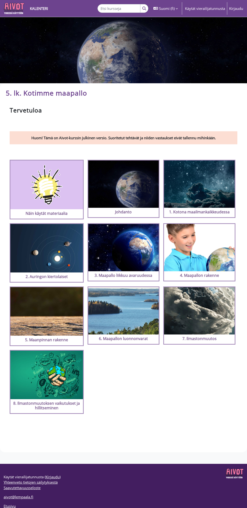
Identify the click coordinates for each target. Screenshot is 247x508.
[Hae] (144, 8)
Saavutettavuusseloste (22, 487)
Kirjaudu (236, 8)
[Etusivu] (14, 8)
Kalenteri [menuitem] (39, 8)
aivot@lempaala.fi (18, 496)
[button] (165, 8)
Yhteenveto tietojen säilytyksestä (31, 482)
